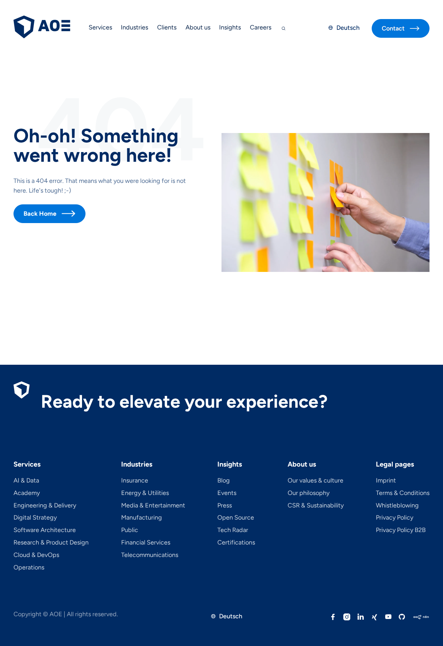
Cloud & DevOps (36, 555)
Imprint (386, 480)
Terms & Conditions (403, 493)
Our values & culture (315, 480)
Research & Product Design (51, 542)
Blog (223, 480)
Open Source (235, 517)
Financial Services (145, 542)
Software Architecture (44, 530)
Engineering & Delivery (44, 505)
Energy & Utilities (145, 493)
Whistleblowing (397, 505)
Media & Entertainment (153, 505)
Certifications (236, 542)
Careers (260, 27)
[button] (100, 28)
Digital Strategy (35, 517)
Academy (26, 493)
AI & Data (26, 480)
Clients (167, 27)
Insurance (134, 480)
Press (224, 505)
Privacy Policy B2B (401, 530)
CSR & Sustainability (316, 505)
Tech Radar (232, 530)
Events (226, 493)
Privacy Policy (394, 517)
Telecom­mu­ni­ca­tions (149, 555)
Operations (28, 567)
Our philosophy (308, 493)
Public (129, 530)
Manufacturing (141, 517)
